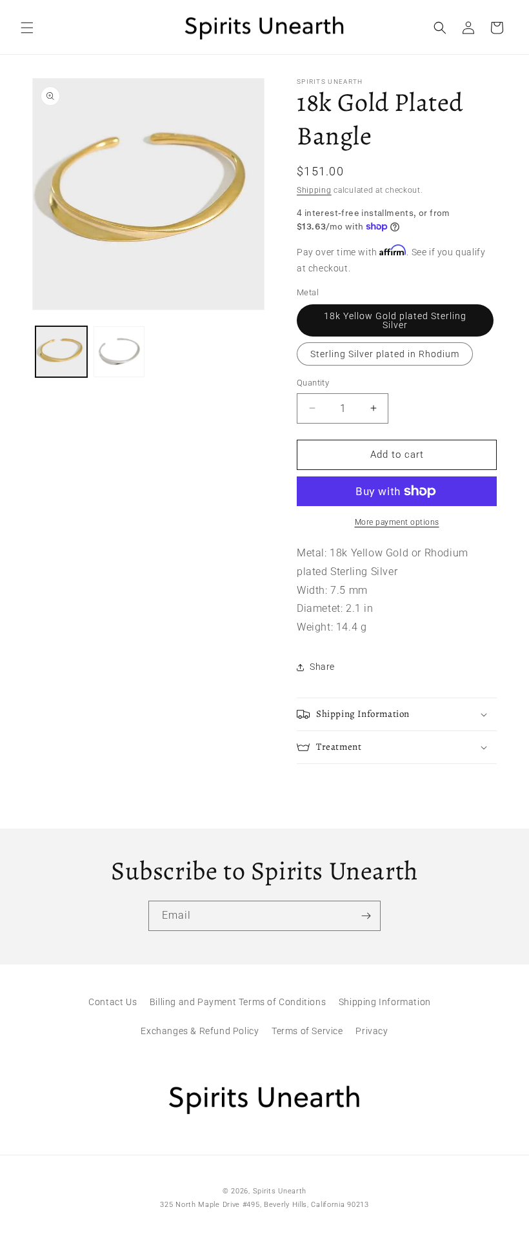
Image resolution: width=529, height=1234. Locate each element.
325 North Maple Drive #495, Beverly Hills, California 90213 (264, 1204)
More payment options (397, 522)
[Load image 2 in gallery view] (119, 352)
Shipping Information (385, 1002)
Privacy (371, 1031)
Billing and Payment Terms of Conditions (238, 1002)
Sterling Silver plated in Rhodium (384, 354)
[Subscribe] (366, 916)
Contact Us (112, 1002)
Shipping (314, 190)
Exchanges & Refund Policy (200, 1031)
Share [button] (322, 666)
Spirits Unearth (280, 1191)
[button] (27, 28)
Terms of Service (307, 1031)
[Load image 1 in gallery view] (61, 352)
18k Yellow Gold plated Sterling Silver (395, 320)
